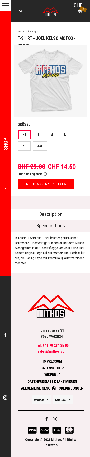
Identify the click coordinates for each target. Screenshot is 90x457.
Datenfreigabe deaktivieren (52, 381)
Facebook (5, 335)
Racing (32, 31)
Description (50, 214)
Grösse (24, 124)
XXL (40, 146)
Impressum (52, 361)
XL (24, 146)
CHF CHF (61, 400)
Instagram (5, 398)
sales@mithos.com (52, 351)
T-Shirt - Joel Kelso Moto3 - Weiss (47, 42)
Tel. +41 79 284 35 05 (52, 345)
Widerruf (52, 375)
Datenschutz (52, 368)
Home (21, 31)
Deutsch (39, 400)
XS (24, 135)
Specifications (50, 226)
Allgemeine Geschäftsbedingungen (52, 388)
